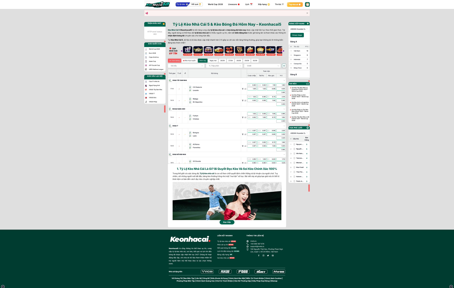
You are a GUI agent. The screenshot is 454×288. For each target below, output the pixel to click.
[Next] (283, 51)
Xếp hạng (262, 4)
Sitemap (274, 281)
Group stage (297, 35)
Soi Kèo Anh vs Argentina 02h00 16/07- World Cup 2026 (300, 104)
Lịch (247, 4)
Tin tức (278, 4)
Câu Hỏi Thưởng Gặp (242, 281)
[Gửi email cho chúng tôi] (273, 255)
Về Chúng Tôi (177, 278)
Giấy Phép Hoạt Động (260, 281)
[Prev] (181, 51)
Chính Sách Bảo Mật (237, 278)
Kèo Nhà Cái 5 (174, 30)
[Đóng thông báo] (307, 13)
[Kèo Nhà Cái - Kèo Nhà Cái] (157, 4)
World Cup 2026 (215, 4)
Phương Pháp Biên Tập (186, 281)
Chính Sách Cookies (273, 278)
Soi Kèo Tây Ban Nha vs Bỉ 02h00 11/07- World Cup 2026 (300, 118)
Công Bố (206, 278)
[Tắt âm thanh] (284, 66)
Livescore (232, 4)
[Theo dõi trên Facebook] (259, 255)
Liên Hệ (198, 278)
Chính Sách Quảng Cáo (205, 281)
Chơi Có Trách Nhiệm (224, 281)
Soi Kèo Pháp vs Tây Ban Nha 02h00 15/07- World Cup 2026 (300, 111)
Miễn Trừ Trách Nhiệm (255, 278)
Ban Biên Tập (189, 278)
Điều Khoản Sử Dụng (219, 278)
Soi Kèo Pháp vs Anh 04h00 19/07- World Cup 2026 (300, 96)
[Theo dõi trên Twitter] (268, 255)
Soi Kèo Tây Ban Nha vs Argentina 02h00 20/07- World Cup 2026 (300, 89)
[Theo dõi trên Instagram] (263, 255)
